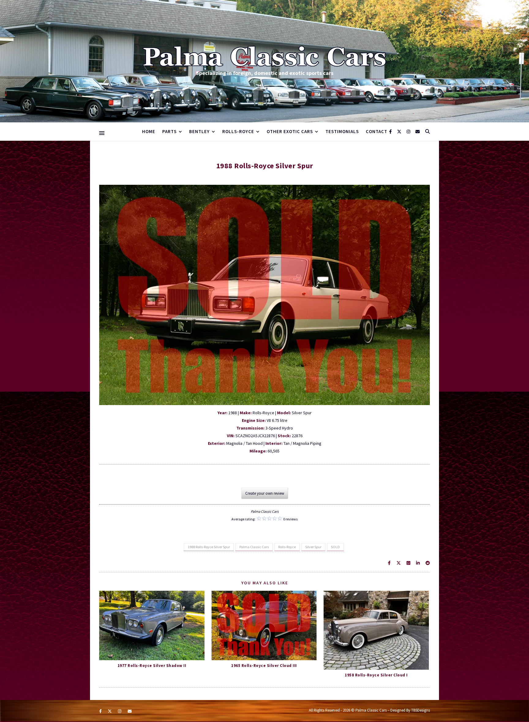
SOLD (335, 547)
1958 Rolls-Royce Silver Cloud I (376, 675)
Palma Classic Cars (254, 547)
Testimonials (342, 131)
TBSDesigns (420, 710)
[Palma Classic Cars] (264, 56)
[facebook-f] (391, 131)
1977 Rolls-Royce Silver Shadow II (152, 665)
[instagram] (409, 131)
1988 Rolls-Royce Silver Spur (209, 547)
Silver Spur (313, 547)
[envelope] (417, 131)
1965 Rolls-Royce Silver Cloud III (264, 665)
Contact (376, 131)
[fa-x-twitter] (399, 131)
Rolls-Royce (287, 547)
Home (148, 131)
